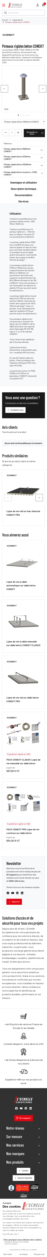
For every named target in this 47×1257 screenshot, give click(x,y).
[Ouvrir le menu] (3, 5)
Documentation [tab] (23, 195)
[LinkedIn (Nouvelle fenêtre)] (22, 893)
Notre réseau (15, 1128)
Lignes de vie (17, 20)
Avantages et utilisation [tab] (23, 182)
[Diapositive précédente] (7, 497)
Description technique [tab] (23, 188)
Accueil (5, 20)
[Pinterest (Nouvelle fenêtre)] (17, 893)
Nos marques (15, 1153)
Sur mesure (14, 1136)
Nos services (15, 1145)
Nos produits (15, 1162)
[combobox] (23, 13)
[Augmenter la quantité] (18, 132)
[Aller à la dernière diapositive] (4, 88)
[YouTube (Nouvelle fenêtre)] (12, 893)
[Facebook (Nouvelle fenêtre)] (8, 893)
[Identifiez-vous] (37, 5)
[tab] (18, 115)
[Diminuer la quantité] (5, 132)
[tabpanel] (23, 296)
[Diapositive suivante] (42, 88)
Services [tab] (23, 201)
